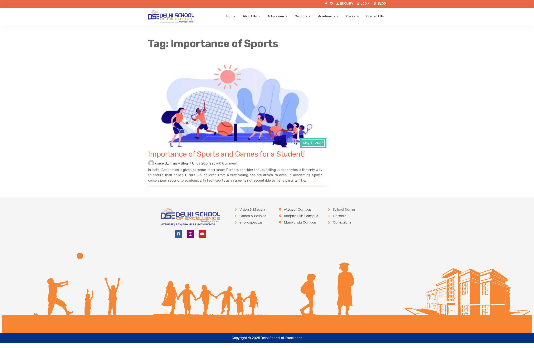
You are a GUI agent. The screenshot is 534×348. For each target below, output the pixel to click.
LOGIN (365, 3)
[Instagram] (190, 234)
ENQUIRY (346, 3)
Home (230, 16)
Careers (352, 16)
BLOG (382, 3)
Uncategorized (203, 163)
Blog (184, 163)
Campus (301, 16)
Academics (326, 16)
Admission (276, 16)
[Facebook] (178, 234)
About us (250, 16)
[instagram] (331, 2)
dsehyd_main (166, 163)
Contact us (375, 16)
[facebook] (326, 2)
